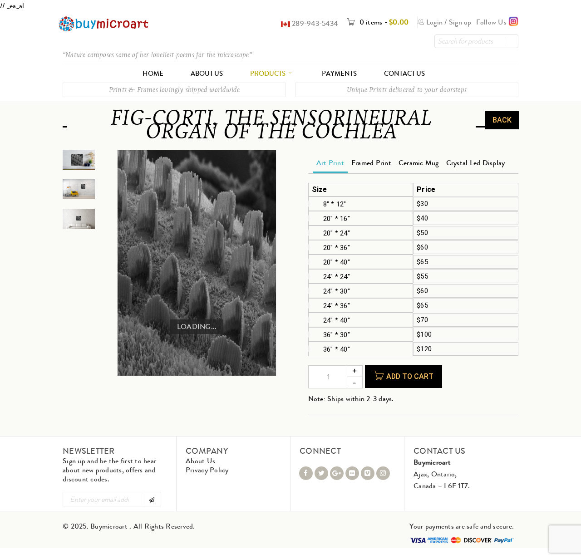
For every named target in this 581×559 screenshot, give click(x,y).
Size (319, 190)
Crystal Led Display (475, 162)
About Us (200, 461)
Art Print (330, 162)
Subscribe (151, 499)
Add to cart (409, 376)
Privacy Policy (207, 470)
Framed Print (371, 162)
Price (426, 190)
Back (502, 120)
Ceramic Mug (419, 162)
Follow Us (492, 22)
